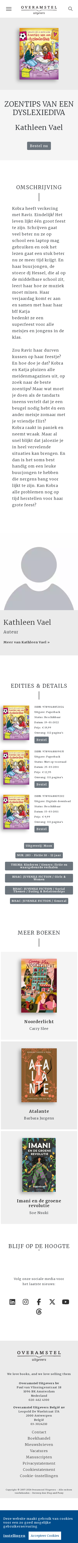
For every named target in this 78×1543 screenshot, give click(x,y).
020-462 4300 (39, 1399)
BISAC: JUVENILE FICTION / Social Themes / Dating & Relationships (39, 890)
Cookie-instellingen (39, 1476)
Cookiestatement (39, 1469)
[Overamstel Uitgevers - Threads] (39, 1312)
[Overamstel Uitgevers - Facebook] (39, 1302)
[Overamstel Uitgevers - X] (52, 1302)
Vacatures (39, 1451)
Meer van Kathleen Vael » (26, 642)
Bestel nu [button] (39, 146)
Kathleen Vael (27, 622)
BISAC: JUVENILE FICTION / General (39, 900)
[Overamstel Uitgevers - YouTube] (66, 1302)
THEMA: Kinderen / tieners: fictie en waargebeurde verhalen (39, 866)
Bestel (41, 740)
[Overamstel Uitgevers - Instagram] (26, 1302)
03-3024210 (39, 1424)
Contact (39, 1432)
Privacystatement (39, 1463)
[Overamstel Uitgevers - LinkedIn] (12, 1302)
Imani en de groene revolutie (39, 1203)
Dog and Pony (55, 1493)
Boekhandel (39, 1438)
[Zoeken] (71, 9)
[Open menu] (8, 8)
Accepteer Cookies (45, 1536)
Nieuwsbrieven (39, 1444)
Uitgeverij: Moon (39, 845)
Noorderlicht (39, 1021)
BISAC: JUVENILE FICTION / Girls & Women (39, 878)
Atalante (39, 1111)
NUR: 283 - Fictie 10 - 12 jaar (39, 855)
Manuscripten (39, 1457)
